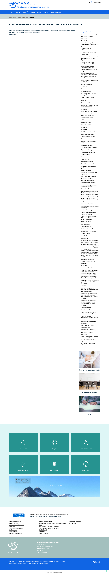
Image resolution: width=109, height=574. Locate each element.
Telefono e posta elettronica (88, 120)
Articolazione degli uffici (87, 117)
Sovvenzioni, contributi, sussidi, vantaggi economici (52, 523)
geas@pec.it (40, 550)
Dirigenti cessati (85, 54)
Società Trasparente (36, 514)
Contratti (83, 285)
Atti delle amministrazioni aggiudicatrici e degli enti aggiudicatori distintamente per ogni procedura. (89, 68)
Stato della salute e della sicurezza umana (87, 326)
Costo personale (85, 224)
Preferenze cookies (42, 563)
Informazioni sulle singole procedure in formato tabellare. (89, 63)
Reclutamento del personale (88, 231)
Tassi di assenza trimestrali (88, 132)
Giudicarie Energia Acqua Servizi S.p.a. (54, 5)
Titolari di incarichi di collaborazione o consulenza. (88, 49)
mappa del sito (97, 2)
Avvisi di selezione (85, 236)
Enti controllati (13, 531)
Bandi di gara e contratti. (45, 521)
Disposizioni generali (15, 521)
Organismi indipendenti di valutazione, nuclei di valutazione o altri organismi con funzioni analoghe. (89, 75)
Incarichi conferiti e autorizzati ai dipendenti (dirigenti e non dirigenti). (89, 58)
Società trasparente (86, 122)
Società (25, 12)
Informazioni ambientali (74, 521)
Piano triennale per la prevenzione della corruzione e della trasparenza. (90, 36)
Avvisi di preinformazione (87, 259)
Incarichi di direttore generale (88, 212)
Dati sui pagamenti (86, 91)
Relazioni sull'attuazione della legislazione (88, 322)
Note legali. (84, 127)
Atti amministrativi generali (88, 182)
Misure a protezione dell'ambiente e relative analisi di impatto (89, 317)
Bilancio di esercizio (86, 157)
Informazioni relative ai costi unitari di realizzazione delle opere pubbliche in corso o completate (88, 303)
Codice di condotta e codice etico (90, 189)
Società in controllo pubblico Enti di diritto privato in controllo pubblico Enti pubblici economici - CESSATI (89, 199)
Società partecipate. (86, 145)
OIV (82, 139)
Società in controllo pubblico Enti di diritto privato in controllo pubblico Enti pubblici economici (89, 193)
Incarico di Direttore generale (88, 210)
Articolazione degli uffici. (87, 204)
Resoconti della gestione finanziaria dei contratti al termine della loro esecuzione (89, 289)
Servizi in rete (84, 89)
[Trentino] (96, 563)
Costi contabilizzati (86, 170)
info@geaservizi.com (43, 548)
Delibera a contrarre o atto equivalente (88, 262)
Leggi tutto (31, 17)
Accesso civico (84, 40)
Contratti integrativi (86, 226)
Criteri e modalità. (85, 154)
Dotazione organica (86, 124)
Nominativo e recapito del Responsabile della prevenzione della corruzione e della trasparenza (89, 332)
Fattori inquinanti (85, 310)
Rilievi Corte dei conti (86, 84)
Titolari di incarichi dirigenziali (88, 52)
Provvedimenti (85, 159)
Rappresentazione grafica (87, 150)
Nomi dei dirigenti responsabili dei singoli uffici (90, 206)
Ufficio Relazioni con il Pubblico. (89, 111)
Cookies (34, 563)
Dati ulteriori (84, 109)
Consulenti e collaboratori (16, 525)
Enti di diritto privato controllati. (89, 147)
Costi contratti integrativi (87, 229)
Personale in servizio (86, 221)
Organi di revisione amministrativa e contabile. (89, 81)
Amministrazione (36, 12)
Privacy (29, 563)
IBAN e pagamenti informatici (88, 176)
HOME (11, 12)
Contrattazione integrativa (88, 136)
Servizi (18, 12)
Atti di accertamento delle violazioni (88, 344)
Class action (84, 86)
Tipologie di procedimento (88, 152)
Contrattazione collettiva (87, 134)
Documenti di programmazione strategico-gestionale (89, 185)
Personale (12, 526)
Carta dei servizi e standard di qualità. (88, 167)
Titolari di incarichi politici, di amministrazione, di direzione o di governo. (89, 44)
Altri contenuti (72, 523)
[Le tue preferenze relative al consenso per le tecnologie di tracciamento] (106, 571)
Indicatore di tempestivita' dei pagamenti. (89, 173)
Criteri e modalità (85, 233)
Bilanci (40, 525)
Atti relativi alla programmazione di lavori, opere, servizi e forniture (89, 241)
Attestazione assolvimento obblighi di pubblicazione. (88, 114)
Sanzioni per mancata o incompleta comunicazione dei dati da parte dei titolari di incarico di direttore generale (90, 217)
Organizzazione (13, 523)
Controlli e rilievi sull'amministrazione (49, 528)
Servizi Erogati (43, 530)
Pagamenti (42, 531)
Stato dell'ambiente (86, 307)
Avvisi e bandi (84, 238)
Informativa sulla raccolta (54, 572)
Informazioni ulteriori (86, 268)
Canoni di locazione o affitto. (88, 164)
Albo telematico (56, 12)
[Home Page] (13, 552)
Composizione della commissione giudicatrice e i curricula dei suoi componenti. (90, 282)
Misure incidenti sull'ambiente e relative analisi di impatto (89, 313)
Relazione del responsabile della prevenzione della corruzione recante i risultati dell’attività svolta (89, 339)
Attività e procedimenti (15, 533)
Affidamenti (84, 265)
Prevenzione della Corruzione (88, 103)
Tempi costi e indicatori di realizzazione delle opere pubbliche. (87, 99)
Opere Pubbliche (43, 533)
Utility (46, 12)
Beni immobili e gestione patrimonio (49, 526)
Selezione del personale (16, 528)
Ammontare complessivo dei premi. (88, 142)
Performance (13, 530)
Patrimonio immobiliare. (87, 161)
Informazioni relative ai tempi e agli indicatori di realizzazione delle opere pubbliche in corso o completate (89, 296)
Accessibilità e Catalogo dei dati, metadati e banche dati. (89, 106)
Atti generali (84, 129)
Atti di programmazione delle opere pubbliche (88, 94)
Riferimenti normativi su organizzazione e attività (87, 179)
